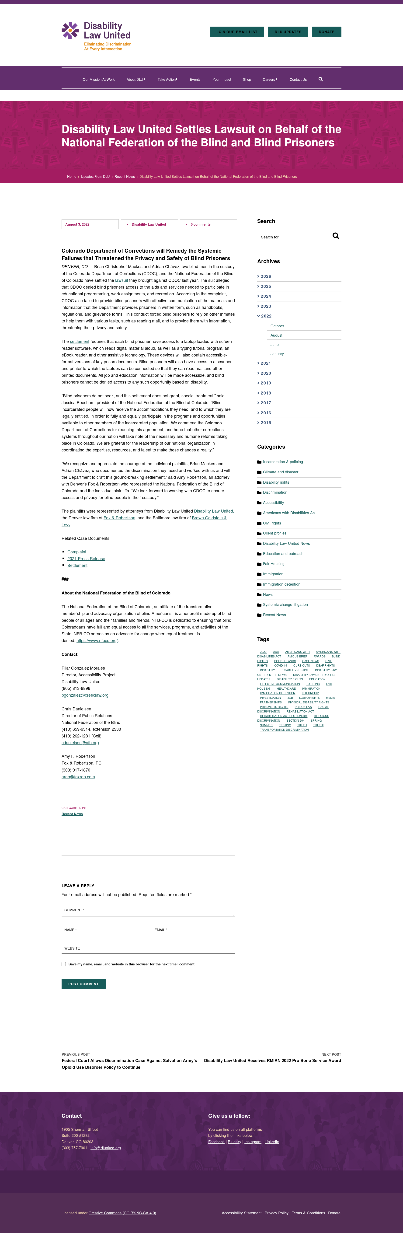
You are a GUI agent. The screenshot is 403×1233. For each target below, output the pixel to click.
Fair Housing (274, 563)
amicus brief (297, 656)
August (276, 335)
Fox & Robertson (119, 517)
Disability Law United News (286, 543)
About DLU (135, 79)
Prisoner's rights (274, 707)
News (268, 594)
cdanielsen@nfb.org (80, 742)
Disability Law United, (214, 511)
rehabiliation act (300, 711)
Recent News (72, 813)
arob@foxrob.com (78, 776)
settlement (79, 341)
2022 (263, 652)
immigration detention (277, 693)
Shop (247, 79)
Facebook (216, 1141)
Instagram (252, 1141)
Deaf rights (325, 665)
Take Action (167, 79)
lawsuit (121, 280)
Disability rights (276, 482)
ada (276, 652)
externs (313, 684)
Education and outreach (283, 553)
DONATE (327, 31)
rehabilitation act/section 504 (283, 716)
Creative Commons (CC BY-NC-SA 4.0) (122, 1213)
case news (310, 661)
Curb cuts (301, 665)
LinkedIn (272, 1141)
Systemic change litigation (285, 604)
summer (266, 725)
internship (310, 693)
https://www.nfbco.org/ (97, 640)
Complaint (76, 551)
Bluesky (234, 1141)
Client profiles (274, 533)
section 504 (296, 721)
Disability (267, 670)
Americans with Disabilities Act (289, 512)
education (317, 679)
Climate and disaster (280, 472)
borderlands (285, 661)
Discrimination (275, 492)
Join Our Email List (237, 31)
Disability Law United (149, 224)
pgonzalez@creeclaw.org (85, 695)
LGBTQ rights (309, 697)
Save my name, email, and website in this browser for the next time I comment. (132, 964)
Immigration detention (281, 584)
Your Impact (222, 79)
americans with (297, 652)
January (277, 353)
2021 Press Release (86, 558)
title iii (318, 725)
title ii (302, 725)
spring (316, 721)
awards (320, 656)
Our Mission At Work (99, 79)
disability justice (295, 670)
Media (330, 697)
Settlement (77, 565)
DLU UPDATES (288, 31)
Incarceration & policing (283, 461)
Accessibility (273, 502)
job (290, 697)
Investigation (270, 697)
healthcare (286, 688)
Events (195, 79)
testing (285, 725)
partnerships (271, 702)
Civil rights (272, 523)
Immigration (273, 573)
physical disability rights (308, 702)
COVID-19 (280, 665)
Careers (269, 79)
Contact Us (298, 79)
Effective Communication (280, 684)
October (277, 325)
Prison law (303, 707)
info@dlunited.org (105, 1147)
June (275, 344)
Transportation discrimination (284, 730)
